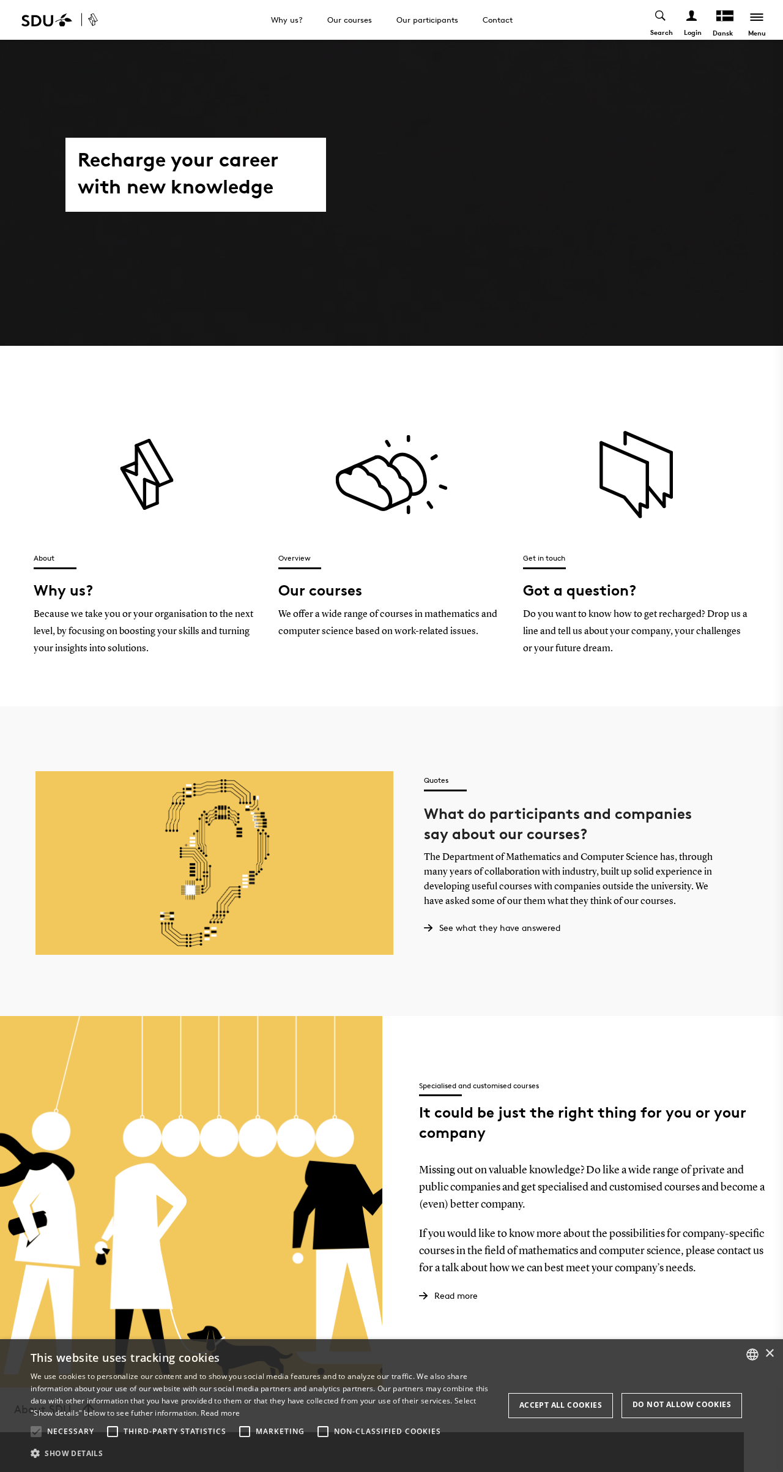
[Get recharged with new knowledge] (107, 19)
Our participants (427, 19)
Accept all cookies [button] (560, 1405)
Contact (498, 19)
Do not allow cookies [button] (682, 1404)
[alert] (391, 1405)
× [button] (769, 1353)
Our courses (349, 19)
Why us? (287, 19)
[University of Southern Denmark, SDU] (46, 19)
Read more (220, 1413)
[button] (36, 1431)
